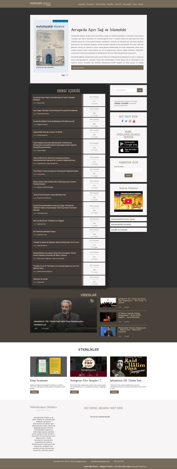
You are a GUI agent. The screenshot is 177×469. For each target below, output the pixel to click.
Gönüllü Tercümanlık (119, 230)
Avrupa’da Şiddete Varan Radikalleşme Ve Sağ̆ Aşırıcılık (53, 121)
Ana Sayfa (81, 4)
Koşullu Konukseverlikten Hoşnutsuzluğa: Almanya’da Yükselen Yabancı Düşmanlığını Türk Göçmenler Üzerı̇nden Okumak (55, 208)
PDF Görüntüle (94, 97)
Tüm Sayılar (90, 4)
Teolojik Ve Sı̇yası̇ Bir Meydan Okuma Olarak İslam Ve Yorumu (56, 242)
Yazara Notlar (127, 4)
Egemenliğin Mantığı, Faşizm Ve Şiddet (47, 132)
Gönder (128, 175)
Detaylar (34, 392)
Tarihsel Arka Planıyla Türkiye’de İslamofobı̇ (49, 195)
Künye (135, 4)
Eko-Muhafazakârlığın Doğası (44, 232)
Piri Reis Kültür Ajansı (123, 466)
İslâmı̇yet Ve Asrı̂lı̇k (40, 279)
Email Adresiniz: (119, 166)
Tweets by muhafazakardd (100, 417)
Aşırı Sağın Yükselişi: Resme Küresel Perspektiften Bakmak (55, 110)
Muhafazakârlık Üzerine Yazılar (123, 219)
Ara (140, 90)
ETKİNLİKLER (88, 349)
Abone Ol (118, 4)
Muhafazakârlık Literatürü (121, 224)
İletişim (140, 4)
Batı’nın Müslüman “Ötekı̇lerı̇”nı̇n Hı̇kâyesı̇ (48, 221)
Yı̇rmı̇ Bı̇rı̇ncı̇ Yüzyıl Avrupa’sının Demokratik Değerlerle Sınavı (55, 171)
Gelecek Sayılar (101, 4)
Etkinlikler (110, 4)
